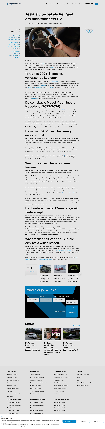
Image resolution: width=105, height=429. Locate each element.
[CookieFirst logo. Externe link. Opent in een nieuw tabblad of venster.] (1, 416)
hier (36, 426)
